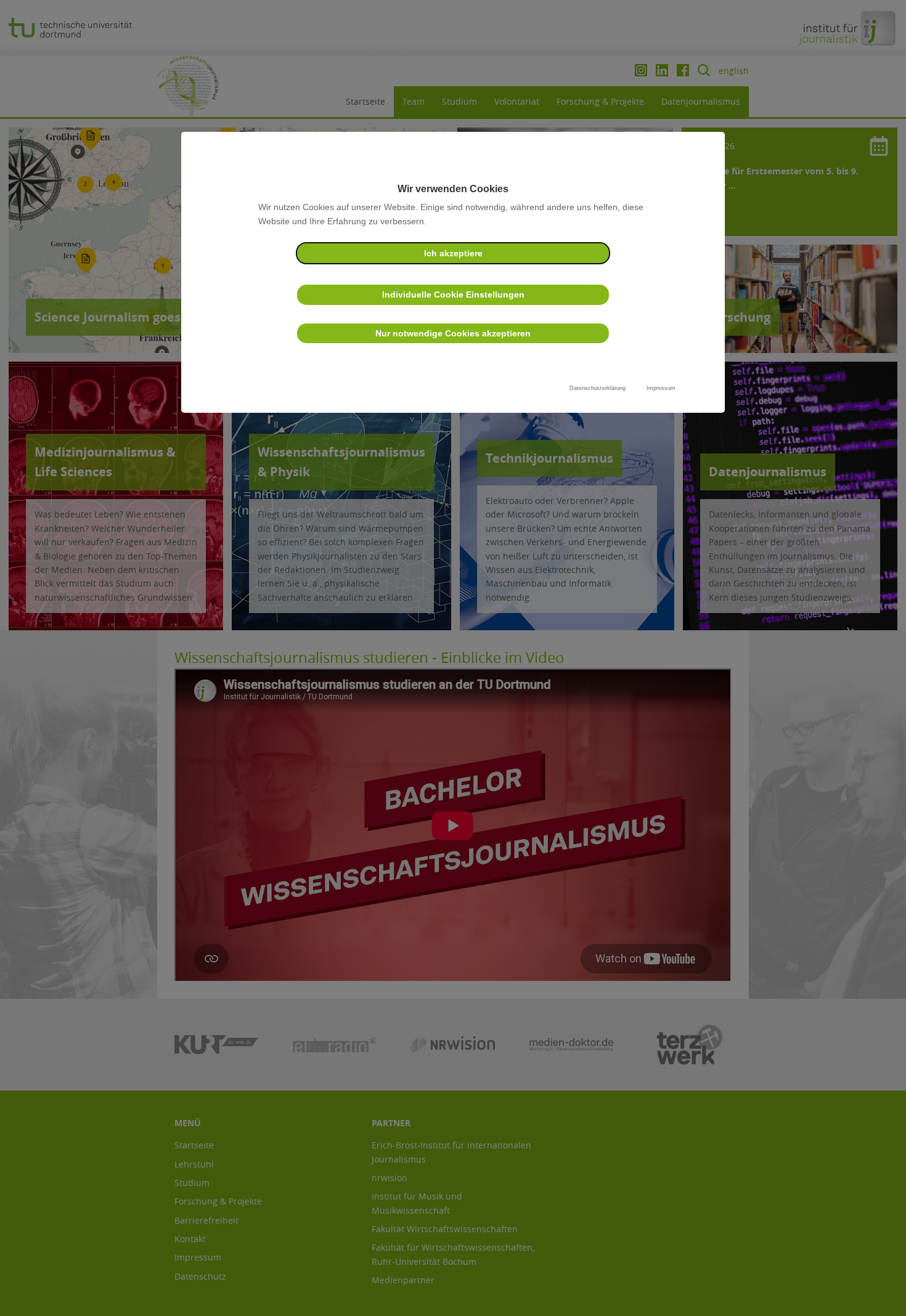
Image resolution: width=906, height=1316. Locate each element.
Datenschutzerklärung (597, 388)
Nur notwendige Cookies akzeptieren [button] (453, 333)
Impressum (661, 388)
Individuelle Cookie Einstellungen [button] (453, 294)
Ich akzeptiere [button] (453, 253)
